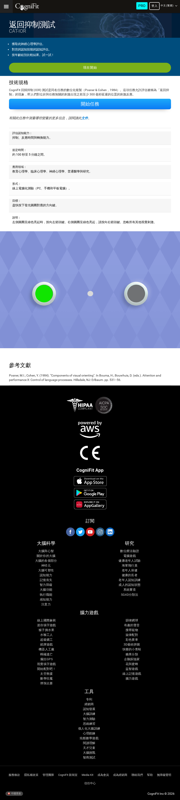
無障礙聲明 (164, 775)
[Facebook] (70, 531)
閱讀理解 (89, 743)
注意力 (46, 604)
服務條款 (14, 775)
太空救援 (46, 673)
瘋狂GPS (46, 659)
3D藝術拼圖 (132, 644)
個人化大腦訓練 (89, 728)
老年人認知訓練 (129, 580)
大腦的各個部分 (46, 560)
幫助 (150, 775)
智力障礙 (46, 585)
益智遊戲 (132, 669)
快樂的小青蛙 (131, 649)
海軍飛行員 (129, 565)
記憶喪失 (46, 580)
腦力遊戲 (132, 678)
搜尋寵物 (132, 630)
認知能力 (46, 575)
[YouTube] (90, 531)
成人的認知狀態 (129, 585)
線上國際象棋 (46, 620)
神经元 (46, 565)
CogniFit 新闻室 (67, 775)
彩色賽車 (132, 639)
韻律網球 (132, 620)
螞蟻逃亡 (46, 654)
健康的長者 (129, 575)
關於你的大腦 (46, 556)
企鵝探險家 (132, 659)
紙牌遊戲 (46, 644)
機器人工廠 (46, 649)
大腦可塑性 (46, 570)
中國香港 (16, 793)
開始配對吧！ (46, 669)
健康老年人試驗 (129, 560)
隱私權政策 (31, 775)
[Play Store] (90, 493)
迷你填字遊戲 (46, 625)
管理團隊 (48, 775)
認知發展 (89, 709)
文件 (84, 118)
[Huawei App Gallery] (90, 504)
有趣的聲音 (132, 625)
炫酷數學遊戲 (89, 738)
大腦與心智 (46, 551)
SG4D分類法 (129, 594)
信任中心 (90, 783)
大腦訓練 (89, 714)
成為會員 (103, 775)
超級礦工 (46, 639)
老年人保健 (129, 570)
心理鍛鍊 (89, 733)
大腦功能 (46, 589)
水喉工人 (46, 635)
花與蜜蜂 (132, 664)
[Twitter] (80, 531)
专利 (89, 699)
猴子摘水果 (46, 630)
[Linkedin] (109, 531)
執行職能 (46, 594)
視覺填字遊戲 (46, 664)
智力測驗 (89, 719)
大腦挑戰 (89, 752)
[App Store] (90, 481)
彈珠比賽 (46, 683)
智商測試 (89, 757)
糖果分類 (132, 654)
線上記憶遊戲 (131, 673)
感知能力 (46, 599)
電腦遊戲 (129, 556)
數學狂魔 (46, 678)
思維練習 (89, 723)
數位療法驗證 (129, 551)
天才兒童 (89, 748)
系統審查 (129, 589)
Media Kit (87, 775)
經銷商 (89, 704)
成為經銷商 (120, 775)
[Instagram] (99, 531)
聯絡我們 (137, 775)
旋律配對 (132, 635)
